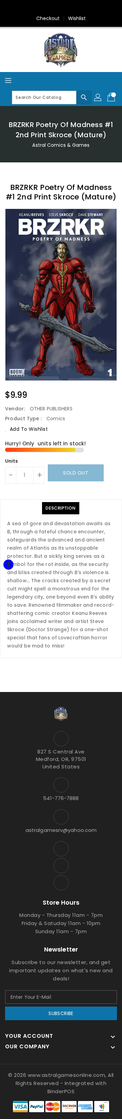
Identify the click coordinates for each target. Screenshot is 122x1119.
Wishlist (77, 18)
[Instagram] (61, 8)
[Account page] (98, 97)
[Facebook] (48, 8)
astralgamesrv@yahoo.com (61, 830)
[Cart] (112, 97)
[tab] (60, 508)
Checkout (48, 18)
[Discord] (74, 8)
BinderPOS (61, 1091)
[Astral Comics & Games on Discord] (61, 882)
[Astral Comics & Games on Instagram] (61, 865)
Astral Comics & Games (60, 145)
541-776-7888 (61, 798)
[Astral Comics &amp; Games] (61, 50)
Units (11, 461)
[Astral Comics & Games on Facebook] (61, 848)
